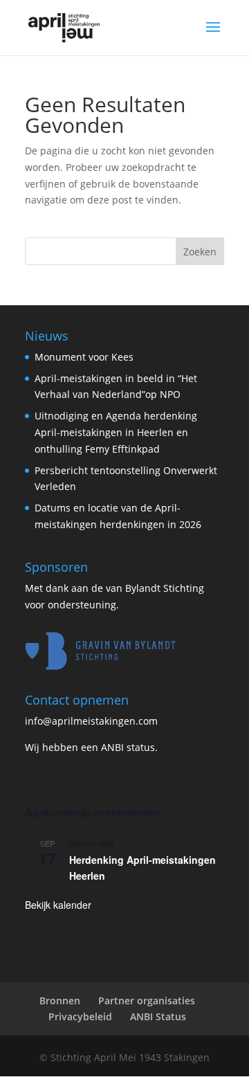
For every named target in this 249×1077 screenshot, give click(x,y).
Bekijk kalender (58, 905)
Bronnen (59, 1000)
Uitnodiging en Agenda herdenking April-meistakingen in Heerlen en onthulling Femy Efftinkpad (116, 432)
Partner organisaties (146, 1000)
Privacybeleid (80, 1016)
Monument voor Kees (84, 356)
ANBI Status (158, 1016)
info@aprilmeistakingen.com (91, 720)
